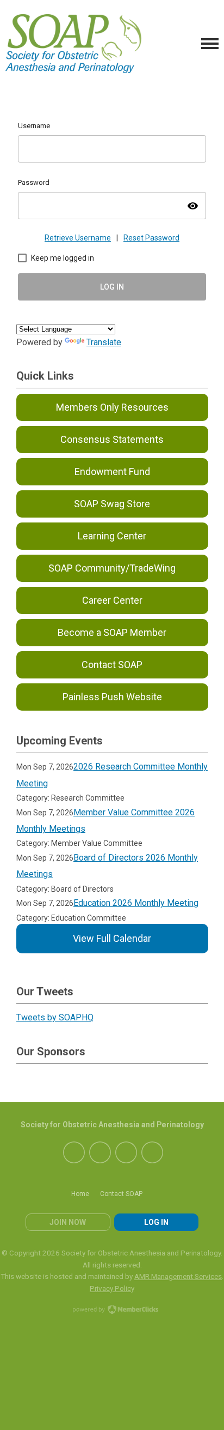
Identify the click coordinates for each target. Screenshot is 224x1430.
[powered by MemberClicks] (112, 1310)
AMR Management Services (178, 1276)
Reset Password (151, 237)
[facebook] (74, 1152)
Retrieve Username (78, 237)
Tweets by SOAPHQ (55, 1017)
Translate (103, 342)
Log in (156, 1222)
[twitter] (100, 1152)
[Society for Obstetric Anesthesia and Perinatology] (73, 43)
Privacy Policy (112, 1288)
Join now (67, 1222)
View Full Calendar (112, 938)
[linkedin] (126, 1152)
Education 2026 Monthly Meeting (135, 903)
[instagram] (152, 1152)
